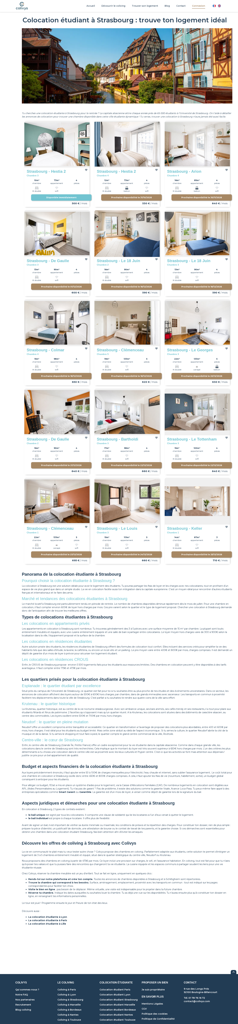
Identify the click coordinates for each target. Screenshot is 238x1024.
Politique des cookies (155, 1013)
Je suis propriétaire (153, 989)
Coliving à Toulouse (69, 1019)
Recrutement (23, 1004)
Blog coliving (23, 1009)
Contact (181, 5)
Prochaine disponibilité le (131, 197)
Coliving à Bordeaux (69, 1009)
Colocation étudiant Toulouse (117, 1019)
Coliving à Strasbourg (70, 999)
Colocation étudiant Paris (115, 989)
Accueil (90, 5)
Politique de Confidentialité (158, 1018)
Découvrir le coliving (113, 5)
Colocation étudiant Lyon (115, 994)
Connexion (198, 5)
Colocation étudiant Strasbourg (119, 999)
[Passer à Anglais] (219, 6)
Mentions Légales (152, 1003)
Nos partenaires (25, 999)
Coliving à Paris (66, 989)
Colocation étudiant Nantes (116, 1014)
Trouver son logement (145, 5)
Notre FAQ (21, 994)
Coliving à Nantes (68, 1014)
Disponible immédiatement (61, 197)
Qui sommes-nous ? (27, 989)
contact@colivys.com (197, 1001)
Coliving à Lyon (66, 994)
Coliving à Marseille (69, 1004)
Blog (167, 5)
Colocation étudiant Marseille (117, 1004)
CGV (144, 1008)
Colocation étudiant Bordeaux (118, 1009)
